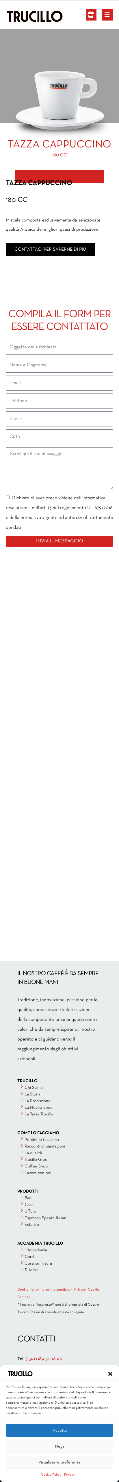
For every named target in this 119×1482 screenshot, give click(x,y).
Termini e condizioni (56, 1289)
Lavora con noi (38, 1173)
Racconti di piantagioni (45, 1146)
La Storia (32, 1094)
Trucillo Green (37, 1160)
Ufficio (30, 1211)
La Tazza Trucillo (39, 1114)
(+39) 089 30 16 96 (44, 1359)
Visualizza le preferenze (59, 1462)
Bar (28, 1198)
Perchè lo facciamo (42, 1140)
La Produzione (38, 1101)
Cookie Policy (51, 1474)
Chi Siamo (34, 1088)
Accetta (60, 1431)
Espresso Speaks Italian (45, 1218)
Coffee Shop (36, 1166)
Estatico (32, 1225)
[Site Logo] (22, 16)
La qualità (33, 1153)
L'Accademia (36, 1250)
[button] (110, 1374)
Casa (29, 1205)
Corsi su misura (38, 1263)
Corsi (29, 1257)
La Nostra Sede (39, 1108)
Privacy (69, 1474)
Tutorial (31, 1270)
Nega (59, 1446)
